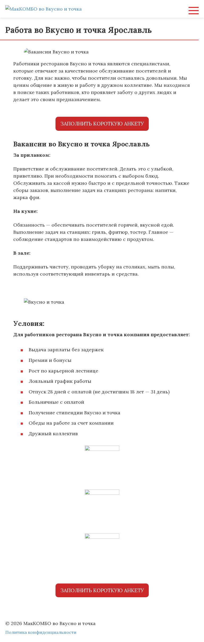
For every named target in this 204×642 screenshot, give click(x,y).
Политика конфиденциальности (40, 632)
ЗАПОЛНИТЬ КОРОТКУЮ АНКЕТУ (102, 123)
